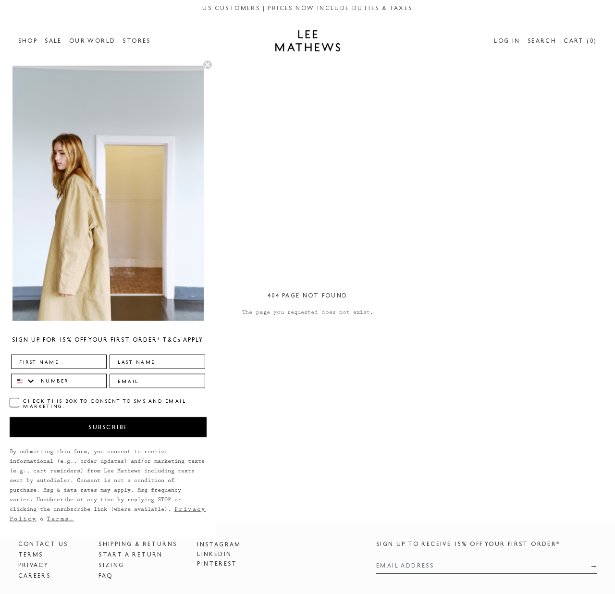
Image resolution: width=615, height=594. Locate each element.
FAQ (105, 575)
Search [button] (542, 40)
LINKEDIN (214, 554)
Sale (53, 40)
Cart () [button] (580, 40)
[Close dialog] (207, 65)
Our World (92, 40)
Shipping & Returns (137, 544)
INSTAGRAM (219, 544)
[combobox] (24, 380)
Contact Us (43, 544)
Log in (507, 40)
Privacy (33, 565)
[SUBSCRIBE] (590, 565)
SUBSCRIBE (108, 426)
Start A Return (130, 554)
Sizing (111, 565)
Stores (136, 40)
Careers (34, 575)
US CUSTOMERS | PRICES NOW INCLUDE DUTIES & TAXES (307, 8)
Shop (28, 40)
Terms (30, 554)
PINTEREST (217, 563)
